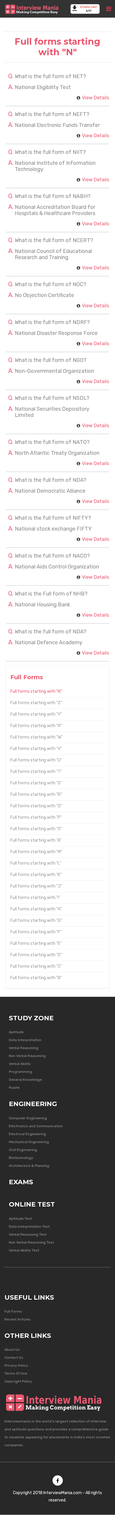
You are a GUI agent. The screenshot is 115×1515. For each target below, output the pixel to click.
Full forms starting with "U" (36, 760)
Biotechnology (21, 1158)
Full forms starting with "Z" (36, 702)
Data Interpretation (25, 1040)
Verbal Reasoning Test (28, 1234)
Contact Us (13, 1357)
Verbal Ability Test (24, 1250)
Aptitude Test (20, 1219)
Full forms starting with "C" (36, 966)
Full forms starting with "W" (36, 737)
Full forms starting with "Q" (36, 805)
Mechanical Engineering (29, 1142)
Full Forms (13, 1311)
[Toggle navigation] (108, 8)
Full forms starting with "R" (36, 794)
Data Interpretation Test (29, 1226)
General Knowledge (25, 1080)
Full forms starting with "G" (36, 920)
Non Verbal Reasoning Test (31, 1242)
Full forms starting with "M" (36, 851)
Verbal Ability (20, 1064)
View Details (95, 97)
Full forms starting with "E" (36, 943)
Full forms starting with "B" (36, 977)
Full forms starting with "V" (36, 748)
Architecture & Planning (29, 1166)
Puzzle (14, 1088)
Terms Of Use (15, 1373)
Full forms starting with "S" (36, 783)
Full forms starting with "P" (36, 817)
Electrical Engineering (27, 1134)
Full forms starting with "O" (36, 828)
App (88, 9)
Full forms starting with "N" (36, 691)
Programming (20, 1072)
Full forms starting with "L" (35, 863)
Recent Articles (17, 1319)
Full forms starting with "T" (36, 771)
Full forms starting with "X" (36, 725)
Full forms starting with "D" (36, 954)
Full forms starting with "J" (36, 886)
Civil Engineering (23, 1150)
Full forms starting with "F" (36, 932)
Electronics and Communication (36, 1126)
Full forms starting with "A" (35, 840)
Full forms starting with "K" (36, 874)
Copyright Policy (18, 1381)
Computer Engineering (28, 1118)
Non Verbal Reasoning (27, 1056)
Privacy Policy (16, 1365)
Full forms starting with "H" (36, 909)
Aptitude (16, 1032)
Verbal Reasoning (23, 1048)
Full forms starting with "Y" (36, 714)
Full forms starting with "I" (35, 897)
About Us (12, 1350)
